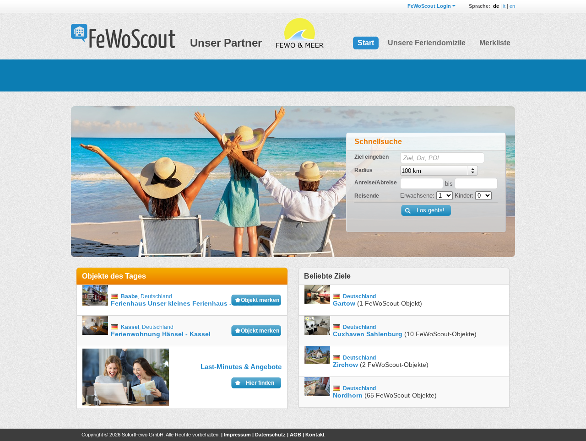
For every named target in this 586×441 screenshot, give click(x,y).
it (504, 6)
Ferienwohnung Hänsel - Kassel (161, 334)
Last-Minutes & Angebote (241, 367)
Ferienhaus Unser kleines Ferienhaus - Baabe (182, 303)
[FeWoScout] (123, 36)
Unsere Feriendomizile (427, 43)
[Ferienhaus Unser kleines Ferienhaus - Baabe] (95, 300)
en (512, 6)
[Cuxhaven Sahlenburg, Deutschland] (317, 331)
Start (366, 43)
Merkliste (494, 43)
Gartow (344, 303)
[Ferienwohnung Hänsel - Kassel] (95, 331)
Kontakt (315, 434)
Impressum (237, 434)
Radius (363, 170)
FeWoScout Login (429, 6)
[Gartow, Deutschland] (317, 300)
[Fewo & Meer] (299, 33)
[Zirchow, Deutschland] (317, 361)
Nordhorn (348, 395)
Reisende (366, 196)
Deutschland (156, 296)
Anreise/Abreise (375, 182)
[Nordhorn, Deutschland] (317, 392)
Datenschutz (270, 434)
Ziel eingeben (371, 157)
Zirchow (345, 364)
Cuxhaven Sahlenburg (367, 334)
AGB (295, 434)
